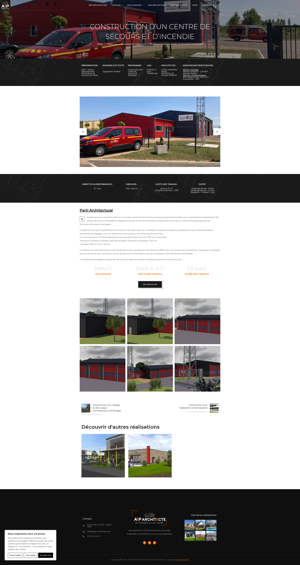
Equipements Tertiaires (133, 44)
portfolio (112, 44)
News (195, 5)
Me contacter (150, 284)
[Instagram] (154, 542)
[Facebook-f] (144, 542)
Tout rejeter (31, 555)
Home (100, 44)
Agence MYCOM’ (181, 560)
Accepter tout (45, 555)
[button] (216, 131)
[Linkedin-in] (149, 542)
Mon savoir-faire (179, 5)
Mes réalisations (156, 5)
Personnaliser (15, 555)
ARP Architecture (98, 5)
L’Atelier (116, 5)
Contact (206, 5)
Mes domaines (134, 5)
